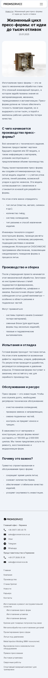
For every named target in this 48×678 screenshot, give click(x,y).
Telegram (12, 544)
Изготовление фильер (16, 618)
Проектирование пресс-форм (17, 632)
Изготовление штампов (17, 614)
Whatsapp (12, 548)
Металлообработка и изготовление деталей (24, 627)
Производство (10, 579)
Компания (8, 575)
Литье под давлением (14, 637)
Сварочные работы (12, 662)
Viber (10, 539)
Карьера (7, 593)
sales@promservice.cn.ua (19, 534)
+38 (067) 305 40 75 (17, 530)
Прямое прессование (13, 653)
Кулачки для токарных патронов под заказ (23, 623)
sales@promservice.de (18, 562)
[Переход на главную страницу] (13, 4)
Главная (7, 570)
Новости (9, 11)
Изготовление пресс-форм (19, 610)
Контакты (8, 598)
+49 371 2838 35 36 (16, 557)
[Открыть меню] (41, 4)
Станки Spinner (10, 584)
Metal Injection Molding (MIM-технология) (22, 641)
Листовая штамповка (13, 658)
